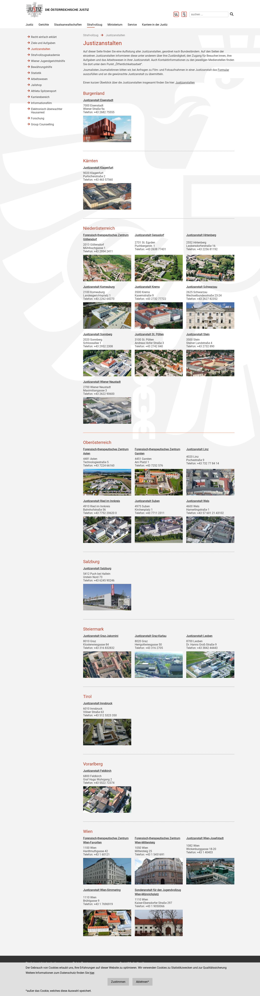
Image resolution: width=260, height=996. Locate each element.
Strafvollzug (94, 24)
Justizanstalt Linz (197, 449)
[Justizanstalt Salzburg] (107, 596)
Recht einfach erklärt (44, 37)
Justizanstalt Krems (147, 287)
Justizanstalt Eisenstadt (98, 100)
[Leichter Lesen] (177, 15)
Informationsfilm (41, 103)
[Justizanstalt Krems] (159, 315)
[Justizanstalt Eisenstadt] (107, 128)
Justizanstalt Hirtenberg (201, 235)
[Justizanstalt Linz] (210, 481)
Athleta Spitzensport (43, 91)
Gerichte (44, 24)
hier (92, 972)
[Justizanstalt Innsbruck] (107, 731)
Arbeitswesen (39, 79)
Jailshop (36, 85)
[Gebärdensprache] (185, 15)
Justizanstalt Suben (147, 501)
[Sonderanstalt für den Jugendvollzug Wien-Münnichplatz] (159, 922)
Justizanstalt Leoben (199, 636)
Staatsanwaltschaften (68, 24)
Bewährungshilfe (41, 67)
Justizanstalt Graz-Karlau (150, 636)
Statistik (36, 73)
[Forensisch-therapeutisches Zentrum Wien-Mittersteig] (159, 870)
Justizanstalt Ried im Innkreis (101, 501)
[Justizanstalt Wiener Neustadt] (107, 410)
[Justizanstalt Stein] (210, 362)
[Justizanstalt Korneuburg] (107, 315)
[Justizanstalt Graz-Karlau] (159, 664)
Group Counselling (42, 124)
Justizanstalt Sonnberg (97, 334)
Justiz (29, 24)
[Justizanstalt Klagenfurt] (107, 195)
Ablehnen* (142, 981)
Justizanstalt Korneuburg (99, 287)
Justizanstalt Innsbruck (97, 703)
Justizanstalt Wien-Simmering (102, 890)
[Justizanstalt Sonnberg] (107, 362)
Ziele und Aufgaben (43, 43)
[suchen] (231, 14)
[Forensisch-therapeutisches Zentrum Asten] (107, 481)
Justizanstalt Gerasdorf (149, 235)
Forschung (37, 118)
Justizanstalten (185, 82)
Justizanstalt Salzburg (97, 568)
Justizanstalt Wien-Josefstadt (205, 838)
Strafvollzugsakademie (45, 55)
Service (132, 24)
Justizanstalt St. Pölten (149, 334)
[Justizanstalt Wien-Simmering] (107, 922)
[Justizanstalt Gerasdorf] (159, 267)
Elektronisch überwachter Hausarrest (46, 110)
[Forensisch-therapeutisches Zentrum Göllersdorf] (107, 267)
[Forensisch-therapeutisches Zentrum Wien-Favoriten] (107, 870)
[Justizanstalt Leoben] (210, 664)
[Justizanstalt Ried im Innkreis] (107, 529)
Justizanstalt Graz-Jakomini (100, 636)
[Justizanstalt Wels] (210, 529)
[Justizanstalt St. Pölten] (159, 362)
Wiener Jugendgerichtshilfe (48, 61)
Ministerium (115, 24)
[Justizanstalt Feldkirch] (107, 798)
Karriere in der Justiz (154, 24)
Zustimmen (118, 981)
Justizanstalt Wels (197, 501)
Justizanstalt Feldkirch (97, 770)
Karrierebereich (40, 97)
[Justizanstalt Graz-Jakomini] (107, 664)
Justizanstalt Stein (198, 334)
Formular (223, 70)
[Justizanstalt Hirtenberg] (210, 267)
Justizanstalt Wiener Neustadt (102, 381)
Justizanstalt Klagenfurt (98, 167)
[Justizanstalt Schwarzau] (210, 315)
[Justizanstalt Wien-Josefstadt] (210, 870)
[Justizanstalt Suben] (159, 529)
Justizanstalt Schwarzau (201, 287)
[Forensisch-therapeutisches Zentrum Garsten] (159, 481)
